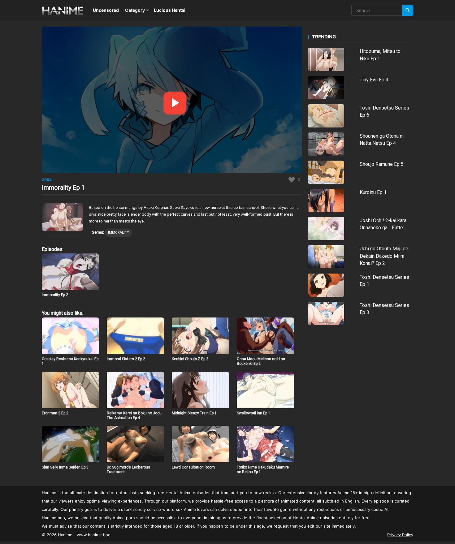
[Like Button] (291, 179)
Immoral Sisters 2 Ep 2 (126, 359)
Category (135, 10)
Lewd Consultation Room (193, 467)
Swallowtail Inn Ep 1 (253, 413)
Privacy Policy (400, 534)
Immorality (118, 233)
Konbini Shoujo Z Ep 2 (190, 359)
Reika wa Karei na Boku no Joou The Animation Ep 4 (134, 415)
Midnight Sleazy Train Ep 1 (194, 413)
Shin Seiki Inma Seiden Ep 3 (65, 467)
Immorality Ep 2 (55, 295)
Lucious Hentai (169, 10)
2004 (47, 179)
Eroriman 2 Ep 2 (55, 413)
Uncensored (106, 10)
